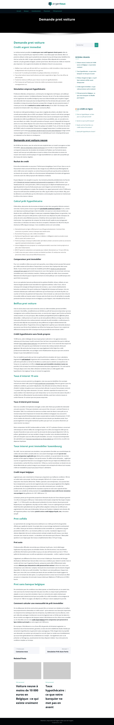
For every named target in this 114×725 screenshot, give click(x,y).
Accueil (19, 11)
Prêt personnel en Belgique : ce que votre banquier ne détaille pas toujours (86, 95)
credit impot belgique (38, 620)
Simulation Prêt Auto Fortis (57, 652)
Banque (26, 11)
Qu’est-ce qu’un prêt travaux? (85, 121)
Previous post (20, 649)
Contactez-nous (22, 652)
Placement (47, 11)
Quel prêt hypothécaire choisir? (86, 131)
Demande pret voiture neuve (30, 140)
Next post (64, 649)
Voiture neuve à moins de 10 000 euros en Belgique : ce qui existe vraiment (27, 694)
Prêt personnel (57, 11)
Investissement (36, 11)
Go (96, 45)
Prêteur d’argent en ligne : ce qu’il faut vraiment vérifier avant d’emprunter (86, 80)
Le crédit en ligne (85, 109)
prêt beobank (26, 359)
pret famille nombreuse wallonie (50, 208)
